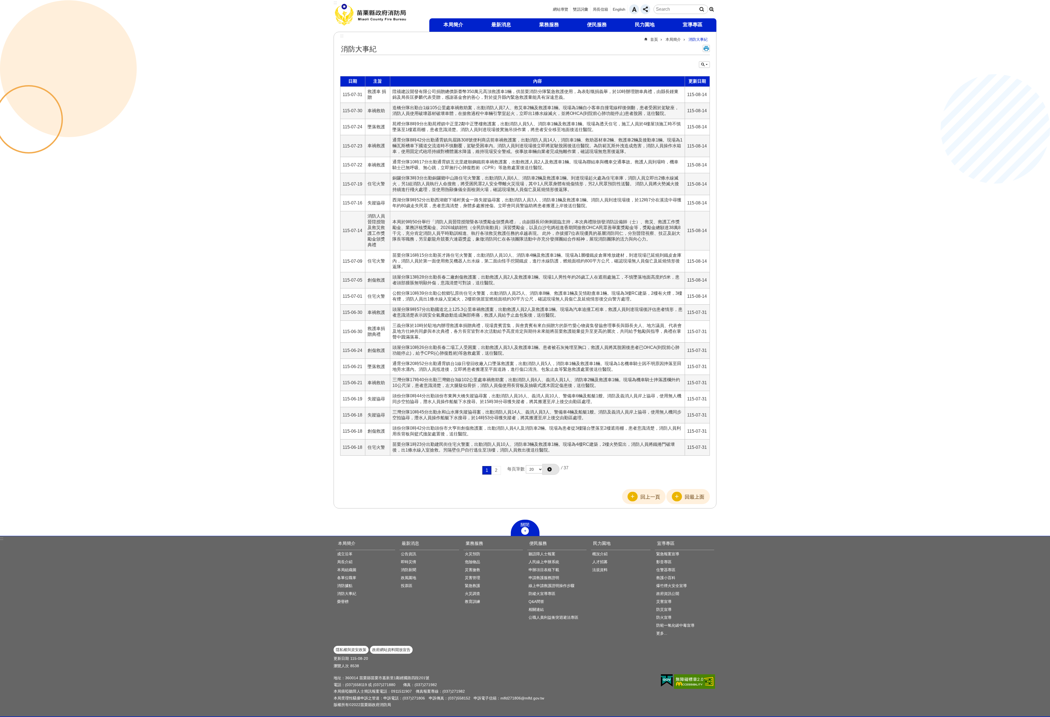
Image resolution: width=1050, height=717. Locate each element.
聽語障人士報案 (542, 554)
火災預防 (472, 554)
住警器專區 (665, 570)
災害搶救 (472, 570)
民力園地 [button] (645, 24)
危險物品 (472, 562)
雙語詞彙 (580, 9)
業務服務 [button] (549, 24)
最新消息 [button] (501, 24)
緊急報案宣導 (667, 554)
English (619, 9)
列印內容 (706, 48)
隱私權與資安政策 (351, 649)
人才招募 (600, 562)
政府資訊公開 (667, 593)
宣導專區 (666, 543)
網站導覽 (560, 9)
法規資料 (600, 570)
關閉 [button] (525, 524)
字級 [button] (634, 9)
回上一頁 (650, 497)
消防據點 (344, 585)
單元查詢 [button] (704, 64)
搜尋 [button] (702, 9)
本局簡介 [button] (453, 24)
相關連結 (536, 609)
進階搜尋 (711, 9)
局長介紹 (344, 562)
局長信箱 (600, 9)
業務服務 (474, 543)
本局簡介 (673, 39)
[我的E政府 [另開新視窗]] (667, 680)
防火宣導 (664, 617)
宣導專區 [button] (692, 24)
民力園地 (602, 543)
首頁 (654, 39)
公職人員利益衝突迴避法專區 (553, 617)
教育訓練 (472, 601)
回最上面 (694, 497)
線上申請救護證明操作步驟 (551, 585)
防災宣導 (664, 609)
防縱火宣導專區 (542, 593)
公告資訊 (408, 554)
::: (1, 538)
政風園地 (408, 578)
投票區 (406, 585)
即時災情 (408, 562)
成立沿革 (344, 554)
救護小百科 (665, 578)
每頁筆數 (516, 469)
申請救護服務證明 (544, 578)
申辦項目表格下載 (544, 570)
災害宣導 (664, 601)
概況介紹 (600, 554)
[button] (550, 469)
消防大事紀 (698, 39)
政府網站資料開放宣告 (391, 649)
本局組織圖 (346, 570)
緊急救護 (472, 585)
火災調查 (472, 593)
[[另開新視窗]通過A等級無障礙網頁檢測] (694, 681)
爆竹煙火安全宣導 (671, 585)
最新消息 (410, 543)
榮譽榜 (343, 601)
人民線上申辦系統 (544, 562)
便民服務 (538, 543)
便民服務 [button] (597, 24)
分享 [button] (645, 9)
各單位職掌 (346, 578)
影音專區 (664, 562)
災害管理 (472, 578)
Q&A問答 (536, 601)
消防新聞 (408, 570)
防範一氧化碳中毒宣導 (675, 625)
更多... (661, 633)
